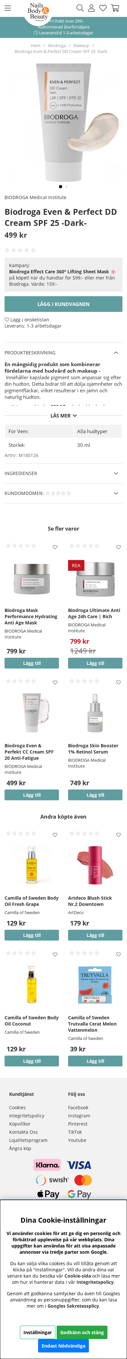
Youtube (77, 1140)
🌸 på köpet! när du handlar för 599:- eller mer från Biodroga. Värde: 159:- (62, 277)
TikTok (75, 1132)
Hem (35, 45)
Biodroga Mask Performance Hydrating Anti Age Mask (31, 616)
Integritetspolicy (26, 1116)
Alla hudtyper (92, 431)
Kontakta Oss (23, 1132)
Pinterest (78, 1124)
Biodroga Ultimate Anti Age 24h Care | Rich (94, 613)
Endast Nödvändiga (63, 1346)
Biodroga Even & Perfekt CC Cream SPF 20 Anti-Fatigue (29, 751)
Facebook (78, 1107)
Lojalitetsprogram (28, 1140)
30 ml (83, 445)
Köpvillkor (20, 1124)
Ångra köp (20, 1148)
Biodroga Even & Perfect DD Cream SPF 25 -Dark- (61, 51)
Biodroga (57, 45)
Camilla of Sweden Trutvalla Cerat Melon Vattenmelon (92, 1023)
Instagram (79, 1116)
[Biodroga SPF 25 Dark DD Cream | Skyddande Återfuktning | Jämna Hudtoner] (60, 186)
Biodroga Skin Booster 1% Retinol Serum (93, 748)
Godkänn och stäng (82, 1332)
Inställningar (37, 1332)
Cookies (17, 1107)
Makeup (81, 45)
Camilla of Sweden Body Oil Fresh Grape (32, 901)
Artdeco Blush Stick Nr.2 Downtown (90, 901)
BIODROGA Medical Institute (35, 197)
